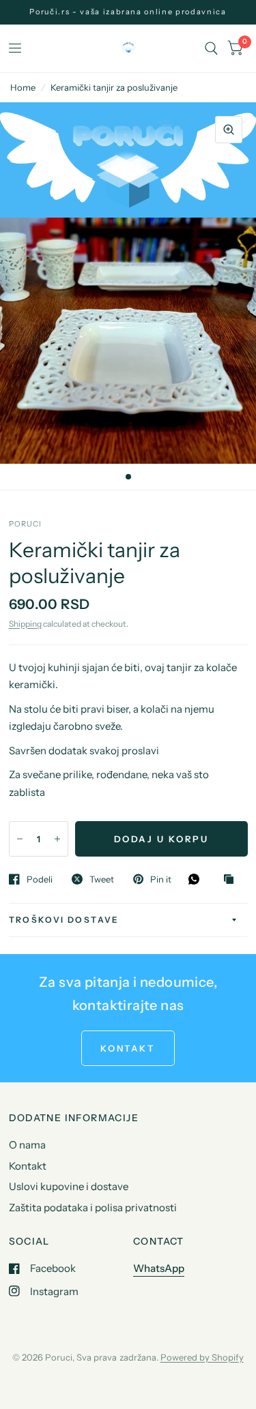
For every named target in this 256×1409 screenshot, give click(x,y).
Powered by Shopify (202, 1357)
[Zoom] (228, 129)
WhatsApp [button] (158, 1268)
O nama (27, 1144)
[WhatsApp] (197, 879)
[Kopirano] (232, 880)
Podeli (40, 879)
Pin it (160, 879)
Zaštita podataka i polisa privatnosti (93, 1207)
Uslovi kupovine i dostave (68, 1186)
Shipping (25, 624)
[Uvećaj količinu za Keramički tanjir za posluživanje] (57, 839)
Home (22, 87)
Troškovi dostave (64, 920)
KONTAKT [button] (127, 1048)
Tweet (101, 879)
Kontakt (27, 1165)
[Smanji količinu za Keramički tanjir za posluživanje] (20, 839)
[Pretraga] (211, 48)
